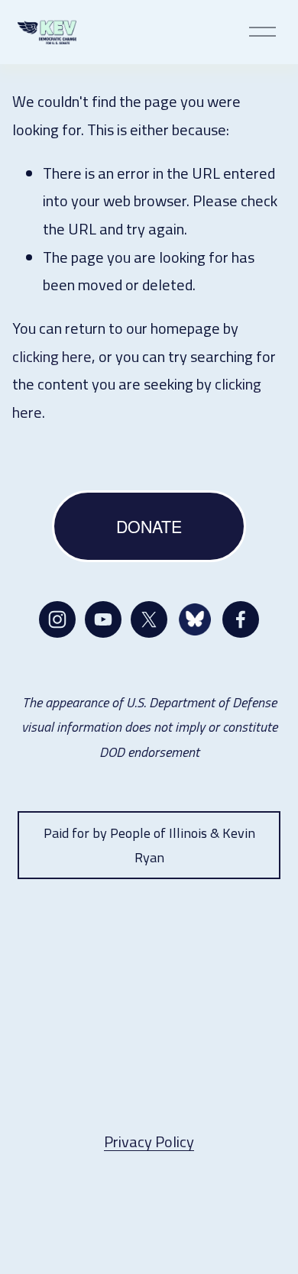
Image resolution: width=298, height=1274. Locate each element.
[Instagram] (57, 619)
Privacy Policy (149, 1141)
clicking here (52, 356)
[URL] (195, 619)
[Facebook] (240, 619)
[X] (149, 619)
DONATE (149, 526)
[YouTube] (103, 619)
